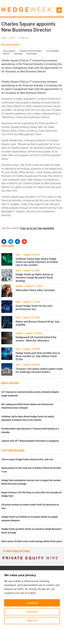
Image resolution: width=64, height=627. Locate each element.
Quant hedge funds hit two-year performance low (34, 307)
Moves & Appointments (31, 51)
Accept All (32, 602)
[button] (59, 10)
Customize (32, 611)
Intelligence (9, 51)
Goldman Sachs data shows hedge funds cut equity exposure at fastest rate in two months (37, 262)
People (6, 54)
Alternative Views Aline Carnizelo (35, 290)
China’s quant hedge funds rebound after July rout (27, 459)
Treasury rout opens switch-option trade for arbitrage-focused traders (39, 370)
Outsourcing (52, 51)
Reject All (32, 620)
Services (18, 54)
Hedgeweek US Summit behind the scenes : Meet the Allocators (36, 339)
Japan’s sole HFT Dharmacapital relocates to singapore (30, 440)
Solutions (32, 54)
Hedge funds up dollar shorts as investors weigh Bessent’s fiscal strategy (34, 277)
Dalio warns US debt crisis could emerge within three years (31, 541)
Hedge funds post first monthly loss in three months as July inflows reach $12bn (38, 356)
